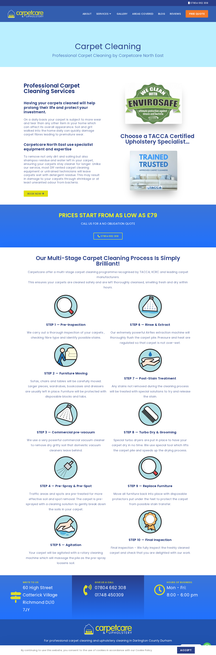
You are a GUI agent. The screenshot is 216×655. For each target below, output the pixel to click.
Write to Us (31, 582)
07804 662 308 (198, 3)
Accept (186, 650)
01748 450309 (109, 595)
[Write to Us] (15, 597)
